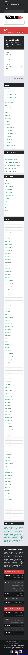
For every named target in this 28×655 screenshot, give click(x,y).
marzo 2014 (7, 490)
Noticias (6, 112)
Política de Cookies (20, 645)
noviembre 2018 (8, 320)
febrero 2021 (7, 238)
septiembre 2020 (8, 253)
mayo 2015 (7, 448)
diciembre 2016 (8, 390)
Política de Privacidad (12, 645)
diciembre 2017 (8, 353)
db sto (20, 530)
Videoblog (7, 121)
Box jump (10, 528)
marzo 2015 (7, 454)
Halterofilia (7, 198)
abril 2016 (7, 414)
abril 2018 (7, 341)
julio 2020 (7, 259)
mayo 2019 (7, 302)
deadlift (6, 531)
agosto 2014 (7, 475)
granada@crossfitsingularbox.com (17, 629)
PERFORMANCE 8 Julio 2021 (11, 162)
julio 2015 (7, 442)
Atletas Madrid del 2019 (11, 97)
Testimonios (7, 118)
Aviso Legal (6, 645)
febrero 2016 (7, 420)
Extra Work (7, 211)
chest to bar (8, 530)
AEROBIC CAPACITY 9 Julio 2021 (11, 156)
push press (15, 536)
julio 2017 (7, 369)
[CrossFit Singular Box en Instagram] (16, 653)
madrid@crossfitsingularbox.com (17, 598)
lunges (8, 534)
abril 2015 (7, 451)
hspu (20, 533)
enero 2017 (7, 387)
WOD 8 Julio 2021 (8, 159)
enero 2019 (7, 314)
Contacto (6, 8)
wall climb (20, 542)
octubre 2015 (7, 433)
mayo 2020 (7, 265)
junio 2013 (7, 518)
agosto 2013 (7, 512)
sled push (6, 540)
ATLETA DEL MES (8, 92)
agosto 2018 (7, 329)
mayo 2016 (7, 411)
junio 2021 (7, 226)
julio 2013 (7, 515)
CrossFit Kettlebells (9, 192)
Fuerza (8, 136)
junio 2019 (7, 299)
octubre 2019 (7, 287)
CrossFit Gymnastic (9, 186)
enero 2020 (7, 277)
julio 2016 (7, 405)
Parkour (6, 207)
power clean (13, 534)
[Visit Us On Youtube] (22, 654)
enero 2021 (7, 241)
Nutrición (7, 115)
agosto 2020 (7, 256)
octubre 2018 (7, 323)
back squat (17, 527)
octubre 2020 (7, 250)
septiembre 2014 (8, 472)
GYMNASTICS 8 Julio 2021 (10, 165)
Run (18, 537)
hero (17, 533)
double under (13, 531)
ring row (7, 537)
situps (16, 539)
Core (6, 201)
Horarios (6, 1)
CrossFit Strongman (9, 195)
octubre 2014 (7, 469)
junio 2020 (7, 262)
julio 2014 (7, 478)
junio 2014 (7, 481)
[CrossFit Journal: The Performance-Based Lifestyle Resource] (14, 648)
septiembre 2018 (8, 326)
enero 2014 (7, 496)
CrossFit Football (11, 32)
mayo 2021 (7, 229)
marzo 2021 (7, 235)
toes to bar (7, 542)
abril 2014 (7, 487)
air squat (5, 527)
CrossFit (8, 130)
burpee (14, 528)
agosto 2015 (7, 439)
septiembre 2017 (8, 363)
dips (9, 531)
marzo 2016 (7, 417)
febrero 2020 (7, 274)
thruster (16, 540)
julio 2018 (7, 332)
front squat (7, 533)
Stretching (7, 204)
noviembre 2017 (8, 356)
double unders (18, 531)
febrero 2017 (7, 384)
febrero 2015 (7, 457)
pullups (11, 536)
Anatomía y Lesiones (9, 89)
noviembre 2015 (8, 430)
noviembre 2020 (8, 247)
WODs (6, 124)
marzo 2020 (7, 271)
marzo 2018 (7, 344)
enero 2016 (7, 423)
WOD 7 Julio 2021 (8, 168)
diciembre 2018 (8, 317)
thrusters (20, 540)
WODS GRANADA (10, 145)
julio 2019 (7, 296)
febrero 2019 (7, 311)
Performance (9, 142)
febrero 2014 (7, 493)
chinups (12, 530)
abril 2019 (7, 305)
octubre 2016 (7, 396)
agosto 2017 (7, 366)
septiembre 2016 (8, 399)
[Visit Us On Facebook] (22, 651)
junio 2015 (7, 445)
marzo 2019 (7, 308)
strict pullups (12, 540)
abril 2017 (7, 378)
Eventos (6, 105)
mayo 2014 (7, 484)
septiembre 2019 (8, 290)
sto (9, 540)
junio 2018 (7, 335)
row (15, 537)
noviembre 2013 (8, 503)
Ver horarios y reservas (19, 602)
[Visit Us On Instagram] (22, 653)
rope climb (11, 537)
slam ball (20, 539)
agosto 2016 (7, 402)
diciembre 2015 (8, 426)
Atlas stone (11, 527)
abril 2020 (7, 268)
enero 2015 (7, 460)
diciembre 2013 (8, 499)
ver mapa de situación (19, 579)
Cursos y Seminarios (9, 102)
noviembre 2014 (8, 466)
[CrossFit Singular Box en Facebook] (12, 653)
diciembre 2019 (8, 280)
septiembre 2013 (8, 509)
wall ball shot (14, 542)
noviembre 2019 (8, 283)
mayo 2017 (7, 375)
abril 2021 (7, 232)
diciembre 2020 (8, 244)
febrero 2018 (7, 347)
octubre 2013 (7, 506)
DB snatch (16, 530)
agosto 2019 (7, 293)
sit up (14, 539)
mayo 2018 (7, 338)
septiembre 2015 (8, 436)
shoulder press (9, 539)
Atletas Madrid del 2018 (11, 94)
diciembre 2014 (8, 463)
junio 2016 (7, 408)
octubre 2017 (7, 360)
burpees (18, 528)
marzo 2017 (7, 381)
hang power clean (13, 533)
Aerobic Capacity (10, 127)
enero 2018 (7, 350)
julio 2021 (7, 223)
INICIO (5, 32)
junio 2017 (7, 372)
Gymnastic (9, 139)
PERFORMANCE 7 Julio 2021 (11, 171)
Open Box (7, 214)
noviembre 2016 (8, 393)
